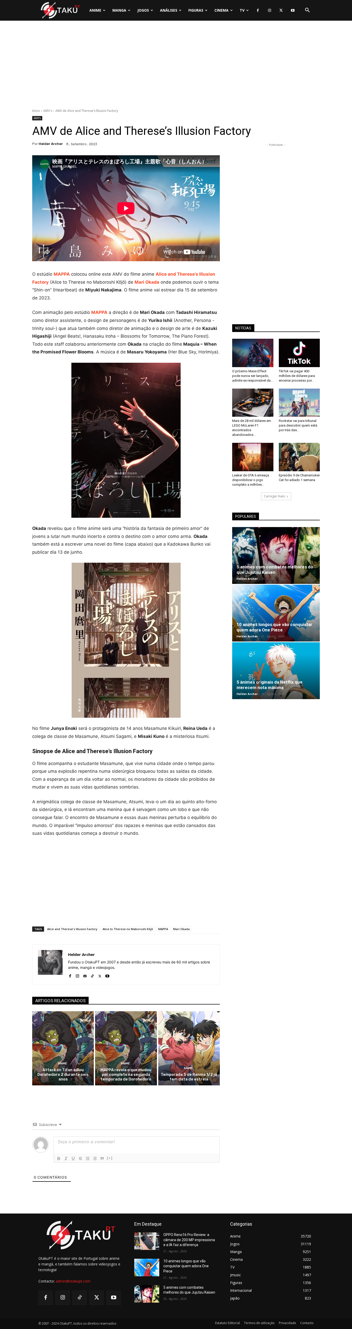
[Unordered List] (94, 1158)
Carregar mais (274, 496)
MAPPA (163, 929)
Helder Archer (51, 143)
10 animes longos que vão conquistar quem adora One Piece (274, 627)
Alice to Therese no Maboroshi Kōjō (128, 929)
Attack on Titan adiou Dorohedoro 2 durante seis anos (63, 1074)
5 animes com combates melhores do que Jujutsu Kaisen (275, 569)
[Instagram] (269, 10)
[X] (281, 10)
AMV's (47, 111)
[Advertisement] (176, 66)
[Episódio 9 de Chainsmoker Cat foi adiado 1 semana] (299, 457)
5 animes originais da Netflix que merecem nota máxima (270, 684)
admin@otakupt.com (73, 1281)
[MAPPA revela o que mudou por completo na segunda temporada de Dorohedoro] (126, 1048)
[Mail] (85, 975)
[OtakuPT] (60, 10)
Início (36, 111)
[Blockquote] (102, 1158)
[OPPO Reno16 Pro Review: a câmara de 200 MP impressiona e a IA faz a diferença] (146, 1241)
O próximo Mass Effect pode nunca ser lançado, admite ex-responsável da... (252, 375)
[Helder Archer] (50, 964)
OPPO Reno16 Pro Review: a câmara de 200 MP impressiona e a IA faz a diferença (189, 1240)
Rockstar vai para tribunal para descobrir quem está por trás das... (298, 425)
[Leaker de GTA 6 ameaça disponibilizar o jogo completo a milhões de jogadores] (252, 457)
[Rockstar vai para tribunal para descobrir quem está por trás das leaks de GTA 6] (299, 403)
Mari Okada (181, 929)
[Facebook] (257, 10)
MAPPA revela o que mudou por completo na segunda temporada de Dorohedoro (125, 1074)
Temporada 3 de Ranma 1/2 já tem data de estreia (189, 1076)
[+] (110, 1158)
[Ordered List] (87, 1158)
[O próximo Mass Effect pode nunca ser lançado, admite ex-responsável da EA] (252, 353)
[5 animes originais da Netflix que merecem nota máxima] (276, 670)
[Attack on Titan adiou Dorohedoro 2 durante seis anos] (63, 1048)
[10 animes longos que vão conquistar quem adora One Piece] (276, 613)
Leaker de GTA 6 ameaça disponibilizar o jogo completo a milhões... (250, 479)
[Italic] (66, 1158)
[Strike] (80, 1158)
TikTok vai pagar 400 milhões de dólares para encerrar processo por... (297, 375)
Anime (62, 1063)
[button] (307, 10)
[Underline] (73, 1158)
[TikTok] (92, 975)
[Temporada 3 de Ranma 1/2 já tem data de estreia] (189, 1048)
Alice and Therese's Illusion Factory (72, 929)
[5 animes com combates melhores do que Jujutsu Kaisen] (276, 555)
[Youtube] (292, 10)
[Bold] (58, 1158)
